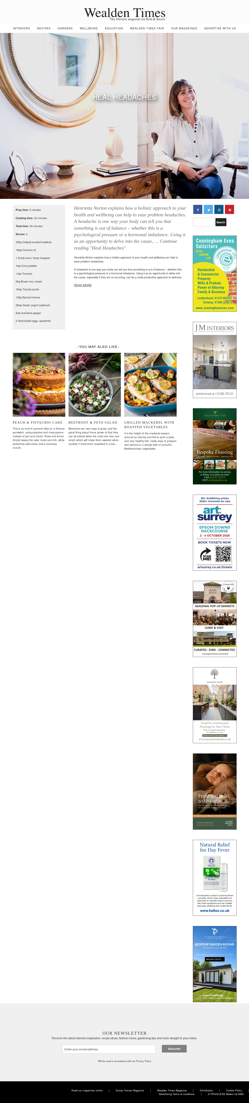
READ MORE (83, 285)
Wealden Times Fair (147, 28)
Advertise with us (220, 28)
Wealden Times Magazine (172, 1090)
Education (114, 28)
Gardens (65, 28)
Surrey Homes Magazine (130, 1090)
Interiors (21, 28)
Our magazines (184, 28)
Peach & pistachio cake (38, 422)
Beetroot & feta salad (93, 422)
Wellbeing (89, 28)
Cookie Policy (234, 1090)
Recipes (44, 28)
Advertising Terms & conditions (177, 1094)
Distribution (206, 1090)
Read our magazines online (87, 1090)
